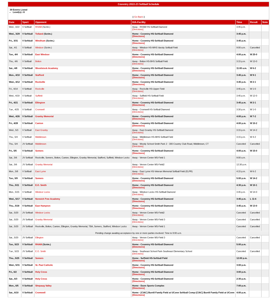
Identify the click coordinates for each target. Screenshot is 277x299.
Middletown (40, 137)
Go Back (138, 17)
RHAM (38, 27)
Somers (39, 151)
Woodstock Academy (46, 68)
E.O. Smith (41, 185)
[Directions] (137, 29)
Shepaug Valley (43, 285)
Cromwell (39, 109)
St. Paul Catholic (44, 265)
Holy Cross (41, 272)
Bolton (38, 61)
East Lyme (40, 171)
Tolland (39, 34)
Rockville (40, 82)
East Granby (41, 130)
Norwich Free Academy (47, 199)
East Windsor (42, 54)
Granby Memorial (44, 116)
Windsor (39, 47)
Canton (39, 123)
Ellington (40, 102)
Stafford (39, 75)
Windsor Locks (42, 192)
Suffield (38, 95)
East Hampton (42, 206)
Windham (40, 40)
